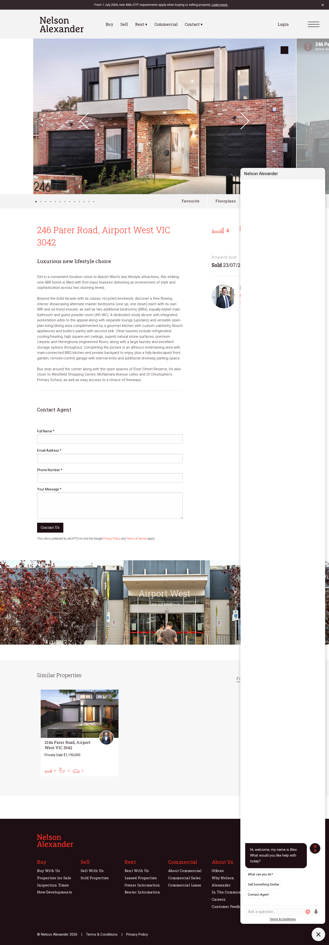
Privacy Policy (111, 538)
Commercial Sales (184, 877)
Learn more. (220, 5)
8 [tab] (69, 201)
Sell (124, 24)
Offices (218, 870)
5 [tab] (55, 201)
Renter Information (142, 892)
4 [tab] (50, 201)
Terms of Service (137, 538)
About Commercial (185, 870)
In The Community (229, 892)
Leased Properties (141, 877)
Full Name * (45, 431)
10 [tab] (79, 201)
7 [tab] (64, 201)
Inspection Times (53, 885)
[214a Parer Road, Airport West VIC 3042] (79, 733)
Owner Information (142, 885)
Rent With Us (137, 870)
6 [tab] (60, 201)
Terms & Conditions (102, 934)
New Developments (54, 892)
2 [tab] (40, 201)
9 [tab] (74, 201)
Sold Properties (95, 877)
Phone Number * (49, 470)
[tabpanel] (164, 116)
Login (283, 24)
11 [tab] (84, 201)
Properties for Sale (54, 877)
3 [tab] (45, 201)
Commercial (166, 24)
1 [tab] (35, 201)
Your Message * (49, 489)
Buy (109, 24)
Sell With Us (92, 870)
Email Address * (49, 450)
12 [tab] (88, 201)
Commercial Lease (184, 885)
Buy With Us (48, 870)
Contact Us (50, 527)
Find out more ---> (164, 604)
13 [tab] (93, 201)
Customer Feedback (229, 906)
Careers (218, 899)
